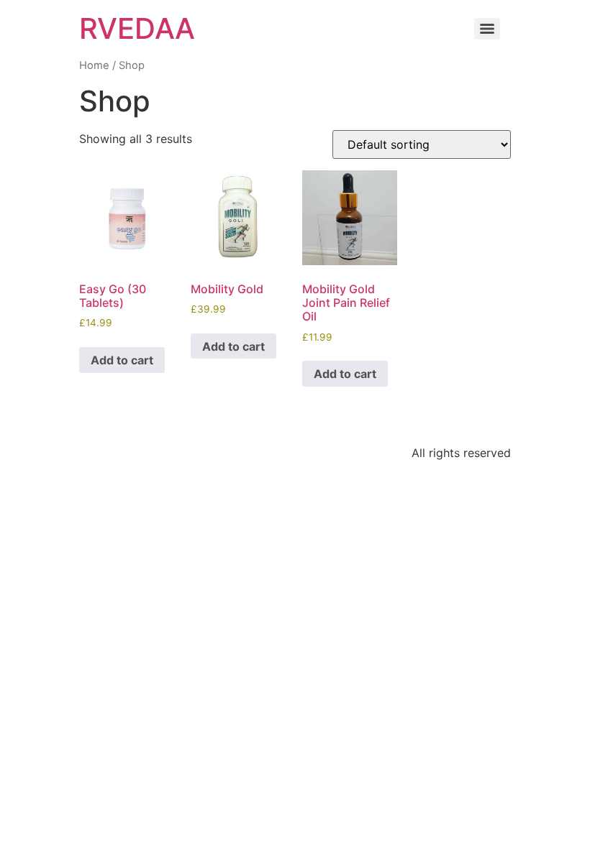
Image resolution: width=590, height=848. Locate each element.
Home (94, 65)
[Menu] (487, 29)
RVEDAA (137, 28)
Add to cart (122, 360)
